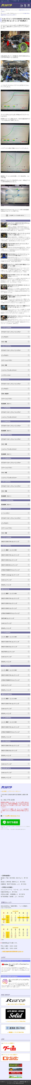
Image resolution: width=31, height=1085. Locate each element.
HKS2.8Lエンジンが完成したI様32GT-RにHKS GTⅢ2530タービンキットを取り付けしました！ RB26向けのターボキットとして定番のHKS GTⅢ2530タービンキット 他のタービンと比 (15, 290)
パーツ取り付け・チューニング (10, 10)
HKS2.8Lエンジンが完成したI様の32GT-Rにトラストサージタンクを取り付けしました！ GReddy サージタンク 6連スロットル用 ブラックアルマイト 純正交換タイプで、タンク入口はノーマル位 (15, 280)
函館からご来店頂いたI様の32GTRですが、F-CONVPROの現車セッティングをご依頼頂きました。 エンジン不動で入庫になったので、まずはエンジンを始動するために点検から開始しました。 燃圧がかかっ (15, 228)
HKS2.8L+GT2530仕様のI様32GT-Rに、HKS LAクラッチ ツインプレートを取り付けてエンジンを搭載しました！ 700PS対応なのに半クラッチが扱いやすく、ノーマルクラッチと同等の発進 (15, 249)
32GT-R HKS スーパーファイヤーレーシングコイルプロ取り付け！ (18, 254)
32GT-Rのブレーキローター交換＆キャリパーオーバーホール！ (19, 306)
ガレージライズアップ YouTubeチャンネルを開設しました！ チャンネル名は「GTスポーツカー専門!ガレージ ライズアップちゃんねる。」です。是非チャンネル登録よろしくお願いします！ (15, 969)
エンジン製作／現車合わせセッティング (12, 13)
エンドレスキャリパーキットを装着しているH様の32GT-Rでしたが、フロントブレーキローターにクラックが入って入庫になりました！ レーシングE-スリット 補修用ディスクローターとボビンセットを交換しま (15, 311)
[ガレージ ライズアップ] (6, 787)
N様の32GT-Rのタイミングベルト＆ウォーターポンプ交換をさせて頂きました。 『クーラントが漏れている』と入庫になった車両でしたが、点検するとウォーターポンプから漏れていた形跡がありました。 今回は (15, 270)
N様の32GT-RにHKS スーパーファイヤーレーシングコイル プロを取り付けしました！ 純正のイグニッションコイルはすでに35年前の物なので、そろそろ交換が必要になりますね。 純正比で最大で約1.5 (15, 259)
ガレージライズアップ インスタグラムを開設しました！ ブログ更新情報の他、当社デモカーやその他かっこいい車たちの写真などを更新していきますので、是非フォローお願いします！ (15, 985)
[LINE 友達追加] (10, 825)
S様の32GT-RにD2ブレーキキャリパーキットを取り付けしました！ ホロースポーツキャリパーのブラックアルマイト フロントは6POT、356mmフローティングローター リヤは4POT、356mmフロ (15, 321)
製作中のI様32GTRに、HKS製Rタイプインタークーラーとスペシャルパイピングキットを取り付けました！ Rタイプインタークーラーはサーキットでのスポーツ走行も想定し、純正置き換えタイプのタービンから (15, 239)
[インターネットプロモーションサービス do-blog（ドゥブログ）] (15, 1077)
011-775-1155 (9, 800)
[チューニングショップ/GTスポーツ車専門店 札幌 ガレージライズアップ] (6, 5)
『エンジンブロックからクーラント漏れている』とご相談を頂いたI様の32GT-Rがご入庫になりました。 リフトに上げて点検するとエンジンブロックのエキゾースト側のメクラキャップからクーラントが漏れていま (15, 301)
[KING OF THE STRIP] (15, 1070)
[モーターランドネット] (15, 1074)
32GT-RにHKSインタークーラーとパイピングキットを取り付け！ (19, 234)
